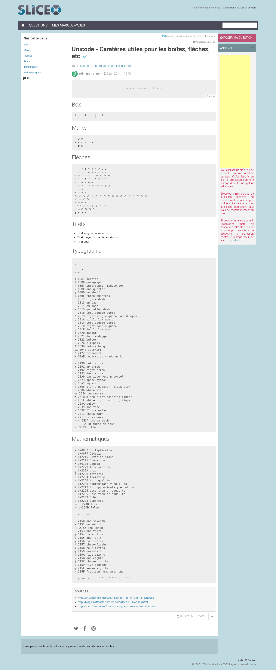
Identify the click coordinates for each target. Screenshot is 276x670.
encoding (114, 66)
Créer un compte (247, 7)
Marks (27, 50)
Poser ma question (237, 37)
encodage (100, 66)
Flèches (28, 55)
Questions (38, 25)
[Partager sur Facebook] (85, 628)
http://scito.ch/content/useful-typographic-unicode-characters (116, 606)
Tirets (27, 61)
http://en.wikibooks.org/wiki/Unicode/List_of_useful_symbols (116, 598)
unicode (126, 66)
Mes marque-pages (68, 25)
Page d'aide (234, 240)
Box (26, 44)
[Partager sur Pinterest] (93, 628)
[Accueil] (22, 25)
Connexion (229, 7)
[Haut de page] (212, 616)
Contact (251, 660)
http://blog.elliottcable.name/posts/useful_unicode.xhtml (113, 602)
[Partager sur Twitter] (76, 628)
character (86, 66)
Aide (240, 660)
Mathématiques (32, 72)
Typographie (31, 66)
